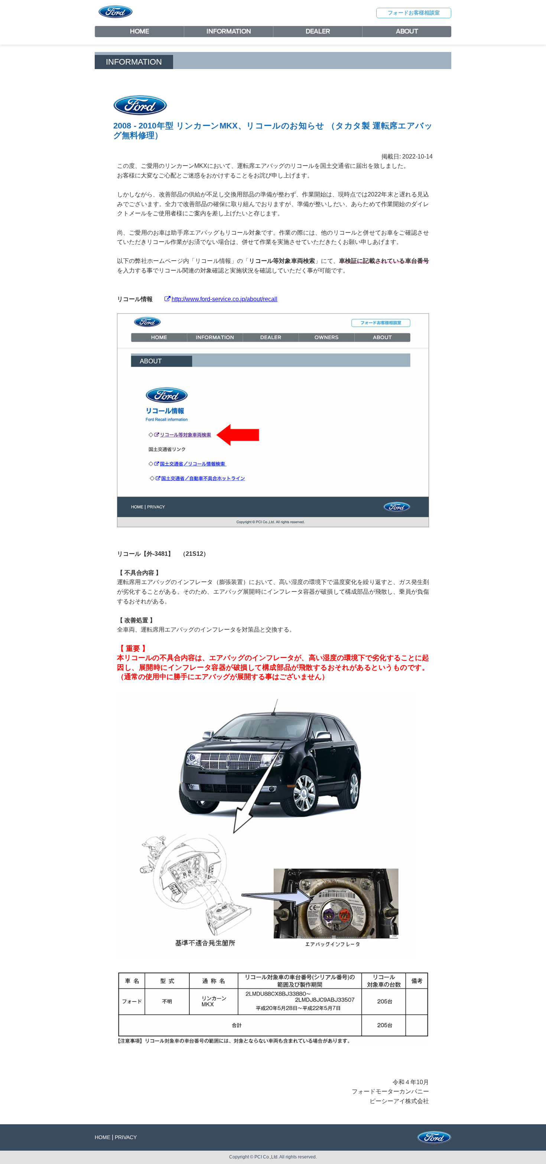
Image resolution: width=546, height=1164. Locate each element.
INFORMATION (229, 31)
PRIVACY (126, 1137)
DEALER (318, 31)
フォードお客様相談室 (414, 13)
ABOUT (407, 31)
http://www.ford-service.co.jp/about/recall (224, 299)
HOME (139, 31)
